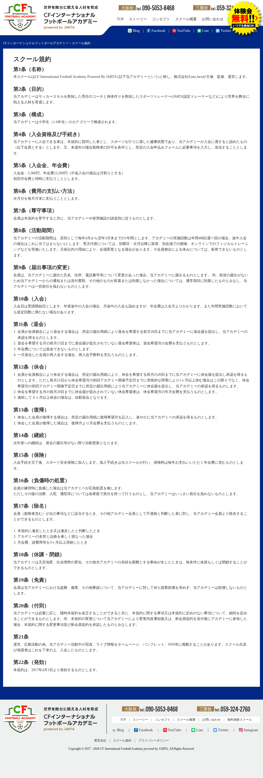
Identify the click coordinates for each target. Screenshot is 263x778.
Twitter (223, 730)
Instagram (251, 730)
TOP (120, 19)
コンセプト (161, 19)
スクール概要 (186, 19)
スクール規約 (122, 740)
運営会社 (100, 740)
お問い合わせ (212, 19)
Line (205, 31)
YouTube (183, 31)
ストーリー (138, 19)
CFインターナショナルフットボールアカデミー (36, 43)
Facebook (158, 31)
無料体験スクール (239, 719)
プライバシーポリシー (153, 740)
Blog (136, 31)
